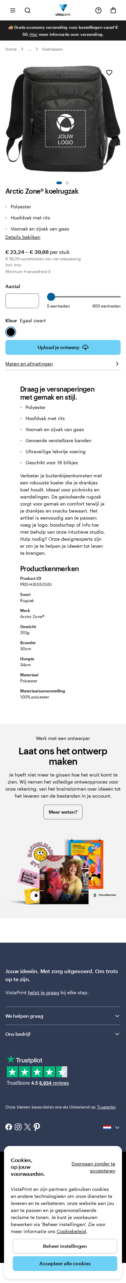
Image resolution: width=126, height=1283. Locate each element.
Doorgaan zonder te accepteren (93, 1167)
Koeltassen (52, 49)
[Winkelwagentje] (113, 10)
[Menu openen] (12, 10)
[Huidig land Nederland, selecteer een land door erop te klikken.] (112, 1128)
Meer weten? (63, 812)
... (30, 49)
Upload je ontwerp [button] (58, 347)
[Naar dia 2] (67, 183)
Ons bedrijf (18, 1034)
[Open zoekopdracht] (27, 10)
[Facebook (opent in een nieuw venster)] (8, 1127)
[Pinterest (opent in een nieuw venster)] (37, 1128)
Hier (34, 34)
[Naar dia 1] (59, 183)
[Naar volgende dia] (117, 119)
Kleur (25, 320)
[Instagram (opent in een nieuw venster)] (18, 1127)
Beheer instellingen (65, 1246)
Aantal (12, 286)
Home (11, 49)
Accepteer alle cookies (65, 1263)
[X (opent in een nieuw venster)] (27, 1128)
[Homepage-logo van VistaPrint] (63, 10)
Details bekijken (22, 237)
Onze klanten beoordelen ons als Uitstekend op (60, 1106)
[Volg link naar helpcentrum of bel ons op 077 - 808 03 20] (98, 10)
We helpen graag (24, 1016)
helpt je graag (43, 992)
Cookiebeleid (71, 1231)
